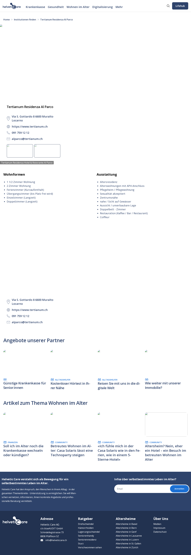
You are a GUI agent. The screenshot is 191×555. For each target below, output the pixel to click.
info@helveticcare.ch (56, 540)
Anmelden (179, 488)
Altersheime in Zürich (127, 547)
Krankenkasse (35, 7)
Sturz (81, 543)
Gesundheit (56, 7)
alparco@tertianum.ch (27, 139)
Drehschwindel (86, 524)
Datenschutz (160, 531)
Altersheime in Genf (126, 531)
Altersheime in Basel (126, 524)
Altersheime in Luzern (127, 539)
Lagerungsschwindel (89, 531)
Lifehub (180, 6)
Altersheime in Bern (126, 527)
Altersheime (125, 518)
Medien (157, 524)
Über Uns (160, 518)
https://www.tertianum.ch (30, 126)
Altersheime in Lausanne (129, 535)
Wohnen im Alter (78, 7)
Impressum (159, 527)
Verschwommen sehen (90, 547)
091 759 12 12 (20, 133)
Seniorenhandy (86, 535)
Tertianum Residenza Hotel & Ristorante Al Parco (27, 162)
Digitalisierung (102, 7)
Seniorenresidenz (87, 539)
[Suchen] (168, 6)
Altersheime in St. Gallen (128, 543)
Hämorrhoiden (86, 527)
